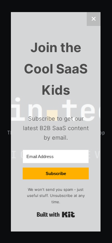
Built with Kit (56, 214)
